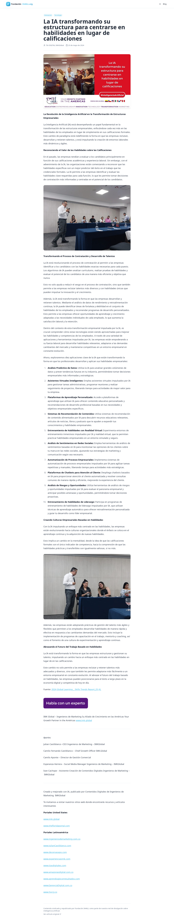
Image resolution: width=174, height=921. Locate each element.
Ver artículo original (51, 914)
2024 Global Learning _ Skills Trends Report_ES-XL (76, 689)
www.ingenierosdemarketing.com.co (61, 839)
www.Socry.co (50, 892)
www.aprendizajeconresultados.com (61, 878)
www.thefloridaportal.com (56, 825)
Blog (165, 4)
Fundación (22, 4)
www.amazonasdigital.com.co (58, 872)
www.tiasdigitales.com (54, 865)
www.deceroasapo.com (55, 852)
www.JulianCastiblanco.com (57, 845)
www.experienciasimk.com (56, 858)
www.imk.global (84, 720)
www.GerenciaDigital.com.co (57, 885)
